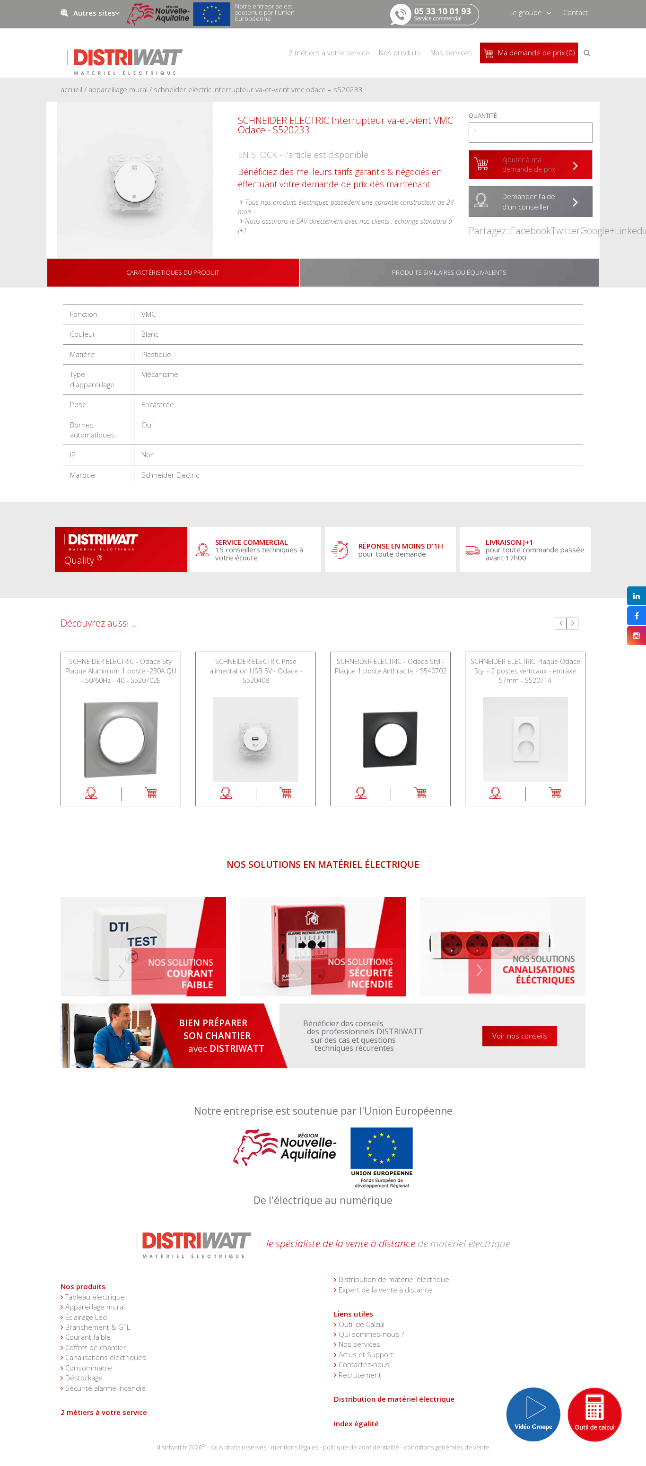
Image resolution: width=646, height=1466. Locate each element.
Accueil (71, 89)
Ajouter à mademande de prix (528, 164)
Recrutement (360, 1374)
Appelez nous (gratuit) (430, 10)
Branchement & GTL (97, 1327)
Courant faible (88, 1337)
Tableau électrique (95, 1296)
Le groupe (525, 12)
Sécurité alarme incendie (101, 902)
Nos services (451, 52)
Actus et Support (366, 1354)
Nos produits (83, 1286)
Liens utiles (353, 1313)
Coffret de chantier (95, 1347)
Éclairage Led (441, 902)
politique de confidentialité (361, 1447)
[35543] (151, 794)
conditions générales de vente (446, 1447)
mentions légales (294, 1447)
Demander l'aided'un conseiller (528, 201)
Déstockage (84, 1377)
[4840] (555, 794)
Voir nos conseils (520, 1035)
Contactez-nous (364, 1364)
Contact (575, 12)
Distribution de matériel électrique (394, 1279)
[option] (120, 729)
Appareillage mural (118, 89)
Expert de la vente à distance (385, 1289)
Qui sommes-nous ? (371, 1334)
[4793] (286, 794)
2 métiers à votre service (104, 1412)
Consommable (88, 1367)
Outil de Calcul (361, 1324)
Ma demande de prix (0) (536, 52)
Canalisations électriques (280, 902)
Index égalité (356, 1423)
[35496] (421, 794)
